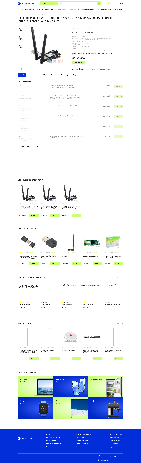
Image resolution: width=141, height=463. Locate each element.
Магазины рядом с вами (25, 87)
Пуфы (48, 434)
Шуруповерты (80, 437)
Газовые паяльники (82, 440)
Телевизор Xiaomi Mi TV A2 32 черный (112, 305)
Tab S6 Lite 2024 (62, 9)
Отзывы (53, 75)
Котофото (22, 126)
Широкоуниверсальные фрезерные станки (82, 9)
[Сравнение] (111, 3)
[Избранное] (108, 3)
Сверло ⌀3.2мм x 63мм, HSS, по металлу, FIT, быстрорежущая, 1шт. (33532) (92, 351)
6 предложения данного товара (85, 66)
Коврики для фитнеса (83, 447)
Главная (19, 14)
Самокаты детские (82, 443)
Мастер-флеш (118, 9)
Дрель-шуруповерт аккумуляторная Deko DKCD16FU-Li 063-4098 (29, 306)
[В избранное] (89, 28)
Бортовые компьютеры (53, 443)
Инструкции (65, 75)
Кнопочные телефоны (53, 437)
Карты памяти (114, 447)
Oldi (20, 85)
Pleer (20, 106)
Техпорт (21, 136)
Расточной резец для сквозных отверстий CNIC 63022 (113, 351)
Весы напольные (115, 437)
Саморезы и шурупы (52, 447)
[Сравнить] (87, 28)
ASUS (84, 68)
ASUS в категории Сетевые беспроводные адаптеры (96, 69)
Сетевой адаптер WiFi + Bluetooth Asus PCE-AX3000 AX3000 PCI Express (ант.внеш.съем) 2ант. (29, 207)
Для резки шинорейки (104, 9)
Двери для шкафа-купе (27, 9)
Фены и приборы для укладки (46, 9)
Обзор (45, 75)
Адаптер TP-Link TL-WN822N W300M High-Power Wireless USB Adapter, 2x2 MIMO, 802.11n (113, 256)
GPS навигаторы (115, 443)
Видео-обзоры (78, 75)
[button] (18, 9)
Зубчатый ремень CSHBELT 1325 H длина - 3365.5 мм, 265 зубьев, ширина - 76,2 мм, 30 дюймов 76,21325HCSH (29, 352)
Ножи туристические (116, 434)
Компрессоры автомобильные (85, 434)
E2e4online (22, 95)
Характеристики (33, 75)
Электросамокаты (115, 440)
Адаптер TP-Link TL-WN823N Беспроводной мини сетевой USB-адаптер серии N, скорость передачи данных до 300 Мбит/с (29, 256)
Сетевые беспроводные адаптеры (29, 14)
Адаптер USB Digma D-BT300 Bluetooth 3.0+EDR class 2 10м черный (49, 256)
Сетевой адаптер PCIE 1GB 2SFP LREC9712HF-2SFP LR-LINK (91, 255)
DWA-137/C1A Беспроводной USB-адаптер (71, 255)
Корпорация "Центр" (25, 116)
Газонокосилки (51, 440)
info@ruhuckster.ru (107, 459)
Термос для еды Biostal (68, 350)
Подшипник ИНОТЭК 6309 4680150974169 (48, 351)
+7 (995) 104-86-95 (108, 457)
